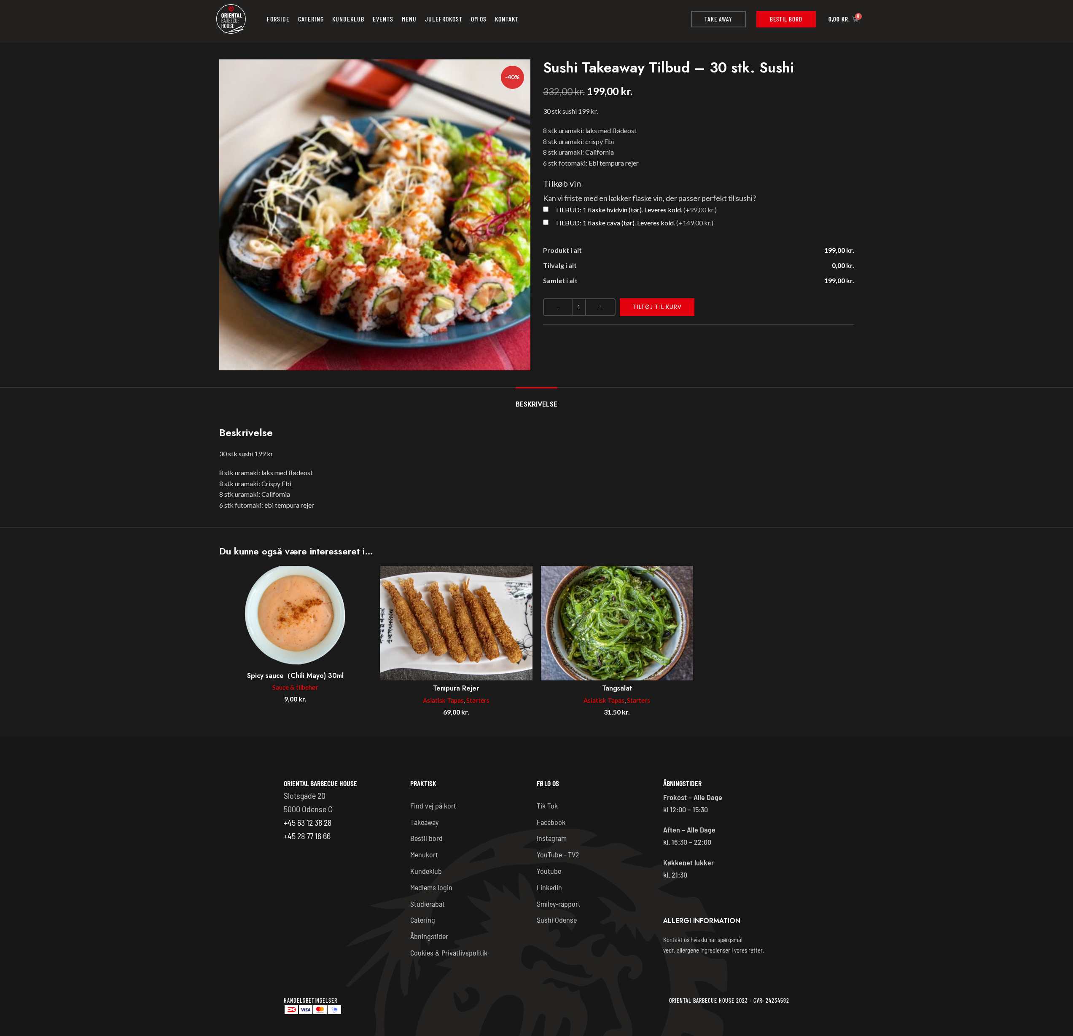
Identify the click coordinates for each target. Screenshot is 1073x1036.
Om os (479, 19)
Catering (311, 19)
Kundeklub (348, 19)
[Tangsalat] (617, 623)
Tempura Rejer (456, 688)
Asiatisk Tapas (443, 700)
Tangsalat (617, 688)
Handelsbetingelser (310, 1000)
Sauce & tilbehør (295, 687)
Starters (477, 700)
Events (383, 19)
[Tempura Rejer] (456, 623)
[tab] (536, 400)
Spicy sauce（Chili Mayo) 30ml (295, 675)
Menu (409, 19)
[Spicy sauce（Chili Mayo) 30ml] (295, 616)
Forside (278, 19)
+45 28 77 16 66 (307, 836)
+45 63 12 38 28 (307, 822)
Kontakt (507, 19)
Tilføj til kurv (657, 306)
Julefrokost (444, 19)
